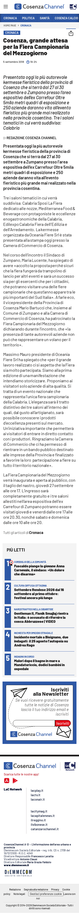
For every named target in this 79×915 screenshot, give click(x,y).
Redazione (15, 889)
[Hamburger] (5, 7)
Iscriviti (62, 723)
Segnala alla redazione (36, 889)
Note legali (19, 893)
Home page (10, 25)
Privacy (55, 889)
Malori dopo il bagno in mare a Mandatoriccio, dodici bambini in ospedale (39, 664)
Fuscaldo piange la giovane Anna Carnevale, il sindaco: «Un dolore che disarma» (39, 570)
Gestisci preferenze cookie (46, 894)
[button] (71, 34)
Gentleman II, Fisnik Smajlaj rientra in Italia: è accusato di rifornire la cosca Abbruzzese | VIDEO (41, 617)
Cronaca (25, 25)
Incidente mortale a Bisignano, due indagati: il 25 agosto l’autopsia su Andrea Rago (41, 641)
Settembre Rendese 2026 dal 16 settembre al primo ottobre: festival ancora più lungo (39, 593)
